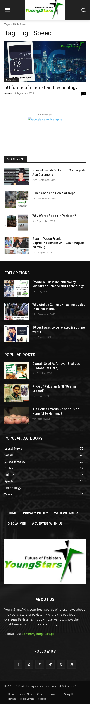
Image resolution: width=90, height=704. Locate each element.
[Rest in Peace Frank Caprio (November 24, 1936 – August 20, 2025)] (16, 245)
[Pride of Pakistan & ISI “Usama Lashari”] (16, 393)
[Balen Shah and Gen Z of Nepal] (16, 199)
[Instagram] (29, 664)
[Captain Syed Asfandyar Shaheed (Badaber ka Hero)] (16, 370)
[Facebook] (18, 664)
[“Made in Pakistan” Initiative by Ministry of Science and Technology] (16, 288)
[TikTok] (50, 664)
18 (83, 93)
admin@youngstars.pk (38, 634)
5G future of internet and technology (41, 87)
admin (8, 93)
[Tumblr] (61, 664)
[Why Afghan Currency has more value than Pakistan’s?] (16, 311)
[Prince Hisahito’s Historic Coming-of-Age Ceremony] (16, 176)
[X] (72, 664)
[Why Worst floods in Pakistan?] (16, 222)
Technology (12, 80)
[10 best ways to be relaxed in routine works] (16, 333)
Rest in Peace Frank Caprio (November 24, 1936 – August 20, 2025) (58, 243)
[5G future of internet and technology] (45, 61)
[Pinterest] (39, 664)
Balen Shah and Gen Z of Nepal (54, 193)
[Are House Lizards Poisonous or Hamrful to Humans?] (16, 415)
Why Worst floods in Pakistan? (54, 215)
